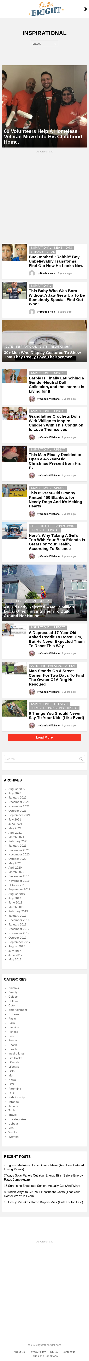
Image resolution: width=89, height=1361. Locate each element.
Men (11, 1075)
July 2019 (14, 898)
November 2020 (19, 854)
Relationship (61, 346)
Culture (13, 1001)
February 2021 (18, 841)
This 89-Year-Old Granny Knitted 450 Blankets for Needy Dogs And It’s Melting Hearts (55, 499)
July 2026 (14, 793)
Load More (44, 737)
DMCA (54, 1351)
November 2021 (19, 806)
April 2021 (15, 832)
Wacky (12, 1132)
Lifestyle (37, 530)
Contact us (69, 1351)
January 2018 (17, 924)
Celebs (13, 996)
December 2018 (19, 920)
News (58, 247)
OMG (69, 247)
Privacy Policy (38, 1351)
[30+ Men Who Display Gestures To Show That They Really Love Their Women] (44, 341)
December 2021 (19, 801)
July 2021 (14, 819)
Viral (51, 251)
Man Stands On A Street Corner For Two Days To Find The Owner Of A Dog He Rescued (56, 677)
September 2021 (19, 815)
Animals (13, 988)
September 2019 (19, 889)
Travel (12, 1114)
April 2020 (15, 867)
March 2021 (16, 837)
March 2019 (16, 907)
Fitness (13, 1031)
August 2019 (16, 893)
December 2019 (19, 876)
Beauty (13, 992)
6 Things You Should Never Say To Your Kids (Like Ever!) (56, 715)
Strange (36, 251)
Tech (11, 1110)
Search (81, 759)
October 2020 (17, 858)
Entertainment (17, 1009)
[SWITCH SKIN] (85, 9)
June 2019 (15, 902)
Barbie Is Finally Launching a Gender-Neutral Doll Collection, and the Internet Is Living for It (56, 384)
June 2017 (15, 955)
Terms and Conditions (44, 1356)
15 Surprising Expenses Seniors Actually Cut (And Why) (42, 1185)
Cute (9, 346)
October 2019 (17, 885)
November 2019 (19, 880)
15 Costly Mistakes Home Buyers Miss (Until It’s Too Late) (43, 1202)
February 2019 (18, 911)
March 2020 (16, 872)
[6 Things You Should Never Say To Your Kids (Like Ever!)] (14, 708)
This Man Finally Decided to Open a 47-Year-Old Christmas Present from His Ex (55, 461)
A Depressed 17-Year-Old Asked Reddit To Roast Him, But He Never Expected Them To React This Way (57, 639)
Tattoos (13, 1106)
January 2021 (17, 845)
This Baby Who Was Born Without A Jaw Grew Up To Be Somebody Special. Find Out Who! (57, 297)
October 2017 (17, 937)
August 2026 (16, 789)
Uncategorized (18, 1119)
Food (11, 1036)
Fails (11, 1022)
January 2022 (17, 797)
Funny (12, 1040)
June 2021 (15, 823)
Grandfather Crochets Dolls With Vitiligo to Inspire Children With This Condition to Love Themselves (56, 423)
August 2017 (16, 946)
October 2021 (17, 810)
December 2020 (19, 850)
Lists (44, 346)
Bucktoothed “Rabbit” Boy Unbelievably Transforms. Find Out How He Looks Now (56, 261)
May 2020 (15, 863)
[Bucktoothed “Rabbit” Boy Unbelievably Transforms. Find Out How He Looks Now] (14, 252)
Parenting (56, 708)
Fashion (13, 1027)
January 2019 (17, 915)
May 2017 (15, 959)
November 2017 (19, 933)
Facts (12, 1018)
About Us (19, 1351)
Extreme (13, 1014)
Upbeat (59, 373)
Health (46, 526)
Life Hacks (15, 1058)
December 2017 (19, 928)
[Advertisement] (44, 198)
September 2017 (19, 942)
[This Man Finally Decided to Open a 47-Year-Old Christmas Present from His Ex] (14, 454)
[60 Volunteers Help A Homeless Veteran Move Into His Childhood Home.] (44, 106)
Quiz (11, 1093)
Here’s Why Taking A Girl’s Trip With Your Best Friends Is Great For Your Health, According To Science (57, 542)
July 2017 (14, 950)
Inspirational (40, 247)
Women (13, 1136)
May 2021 (15, 828)
